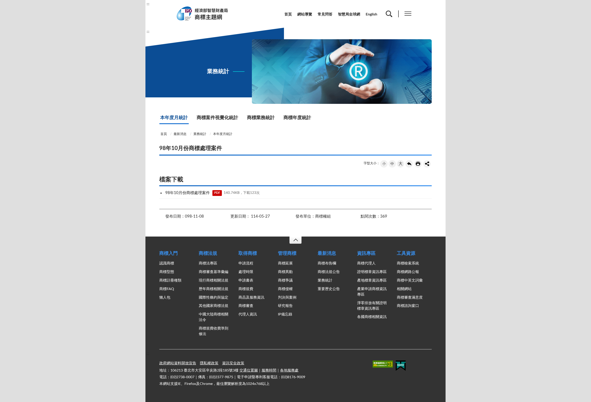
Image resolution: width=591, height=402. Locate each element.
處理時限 (245, 272)
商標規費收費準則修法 (213, 331)
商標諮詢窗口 (408, 306)
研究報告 (285, 306)
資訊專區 (366, 253)
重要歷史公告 (329, 289)
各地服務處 (289, 370)
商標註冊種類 (170, 280)
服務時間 (269, 370)
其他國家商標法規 (213, 306)
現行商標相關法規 (213, 280)
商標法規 (208, 253)
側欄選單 (408, 14)
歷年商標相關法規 (213, 289)
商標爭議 (285, 280)
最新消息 (180, 134)
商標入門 (168, 253)
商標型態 (166, 272)
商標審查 (245, 306)
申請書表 (245, 280)
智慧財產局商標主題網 (205, 14)
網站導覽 (304, 14)
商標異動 (285, 272)
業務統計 (199, 134)
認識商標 (166, 263)
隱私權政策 (209, 363)
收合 (295, 240)
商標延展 (285, 263)
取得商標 (247, 253)
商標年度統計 (297, 117)
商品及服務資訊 (251, 297)
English (371, 14)
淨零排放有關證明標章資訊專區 (372, 305)
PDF (217, 193)
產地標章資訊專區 (372, 280)
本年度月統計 (174, 117)
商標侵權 (285, 289)
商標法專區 (208, 263)
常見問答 (325, 14)
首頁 (288, 14)
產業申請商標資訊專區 (372, 291)
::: (148, 4)
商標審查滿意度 (410, 297)
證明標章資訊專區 (372, 272)
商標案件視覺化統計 (217, 117)
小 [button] (384, 163)
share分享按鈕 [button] (427, 164)
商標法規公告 (329, 272)
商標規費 (245, 289)
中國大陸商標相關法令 (213, 317)
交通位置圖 (248, 370)
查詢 (389, 14)
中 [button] (392, 164)
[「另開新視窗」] (383, 364)
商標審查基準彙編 (213, 272)
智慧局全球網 (349, 14)
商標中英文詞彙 (410, 280)
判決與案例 (287, 297)
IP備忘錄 (285, 314)
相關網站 (404, 289)
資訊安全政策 (233, 363)
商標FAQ (166, 289)
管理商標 (287, 253)
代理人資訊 (247, 314)
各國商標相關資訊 (372, 317)
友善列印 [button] (418, 164)
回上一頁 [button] (409, 164)
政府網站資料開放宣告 (177, 363)
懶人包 (164, 297)
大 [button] (400, 164)
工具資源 (406, 253)
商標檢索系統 (408, 263)
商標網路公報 (408, 272)
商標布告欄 (327, 263)
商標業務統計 (261, 117)
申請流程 (245, 263)
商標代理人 (366, 263)
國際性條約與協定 (213, 297)
